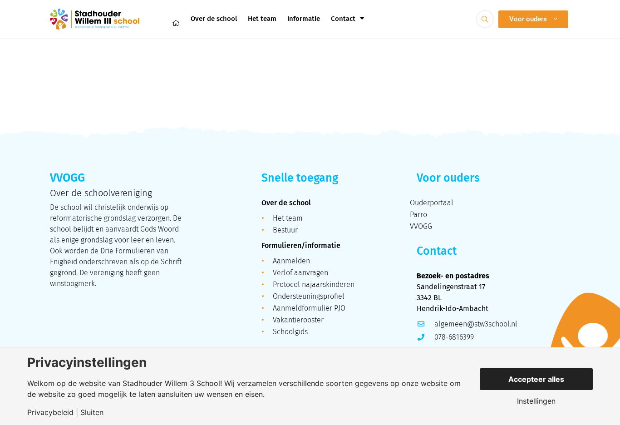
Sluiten (91, 412)
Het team (262, 19)
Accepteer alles (536, 379)
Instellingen (536, 401)
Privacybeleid (50, 412)
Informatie (303, 19)
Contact (343, 19)
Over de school (214, 19)
